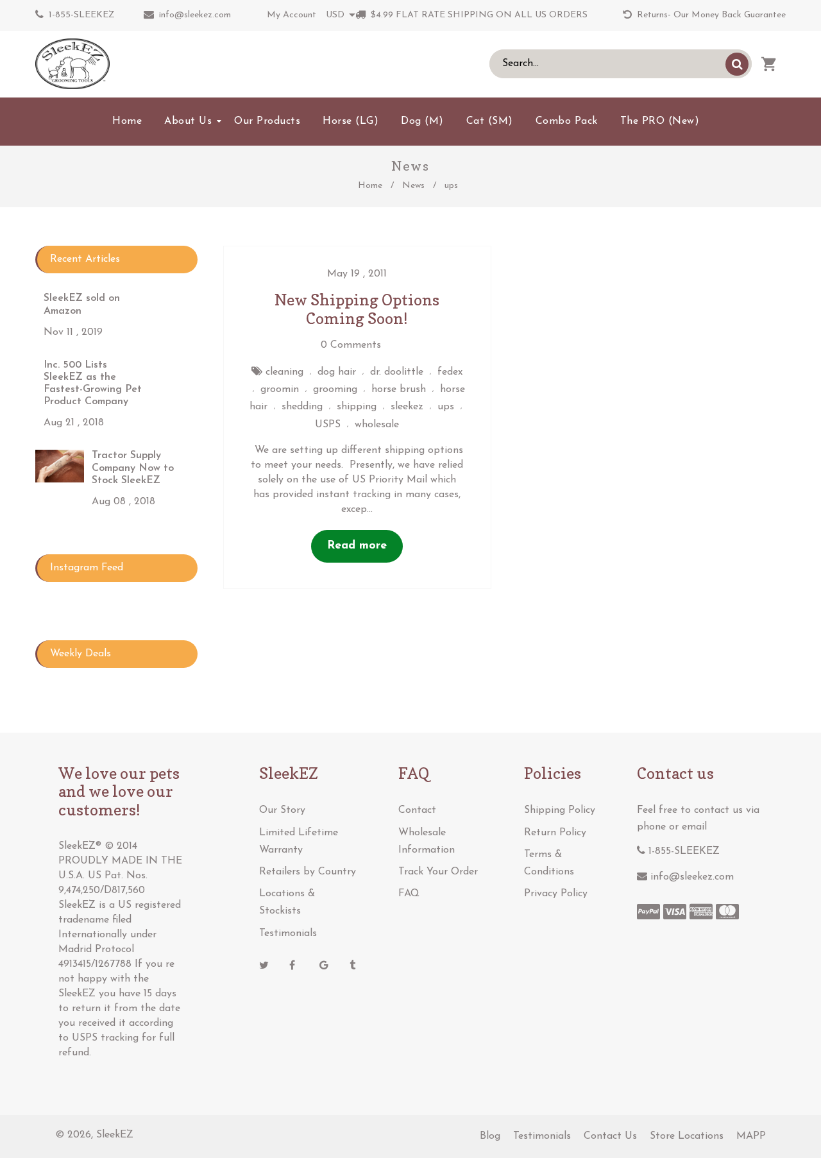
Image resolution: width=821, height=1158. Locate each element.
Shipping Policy (559, 810)
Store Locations (687, 1136)
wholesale (377, 425)
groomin (279, 389)
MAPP (751, 1136)
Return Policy (555, 833)
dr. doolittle (396, 372)
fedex (449, 372)
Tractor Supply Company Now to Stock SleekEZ (133, 467)
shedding (302, 407)
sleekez (407, 407)
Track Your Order (438, 872)
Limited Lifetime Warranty (298, 841)
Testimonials (288, 933)
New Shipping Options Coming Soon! (357, 309)
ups (445, 407)
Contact (417, 810)
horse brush (398, 389)
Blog (490, 1136)
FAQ (408, 894)
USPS (328, 425)
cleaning (284, 372)
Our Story (282, 810)
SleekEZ (114, 1135)
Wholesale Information (426, 841)
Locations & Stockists (287, 902)
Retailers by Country (307, 872)
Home (370, 186)
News (413, 186)
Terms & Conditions (549, 863)
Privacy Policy (556, 894)
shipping (357, 407)
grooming (335, 389)
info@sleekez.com (195, 15)
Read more (357, 546)
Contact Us (610, 1136)
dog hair (336, 372)
